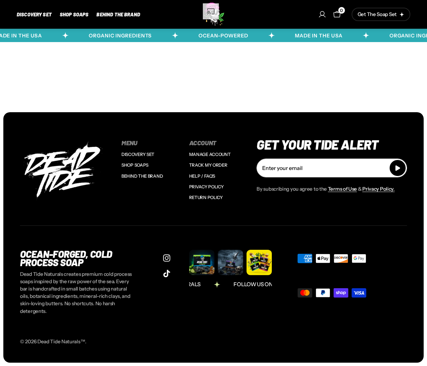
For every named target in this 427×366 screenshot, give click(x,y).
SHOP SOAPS (134, 165)
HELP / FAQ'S (202, 176)
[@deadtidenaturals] (166, 258)
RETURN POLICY (206, 197)
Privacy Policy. (378, 189)
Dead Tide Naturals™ (61, 341)
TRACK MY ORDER (208, 165)
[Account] (322, 14)
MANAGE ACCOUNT (210, 154)
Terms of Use (342, 189)
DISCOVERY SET (137, 154)
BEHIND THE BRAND (142, 176)
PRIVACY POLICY (206, 186)
